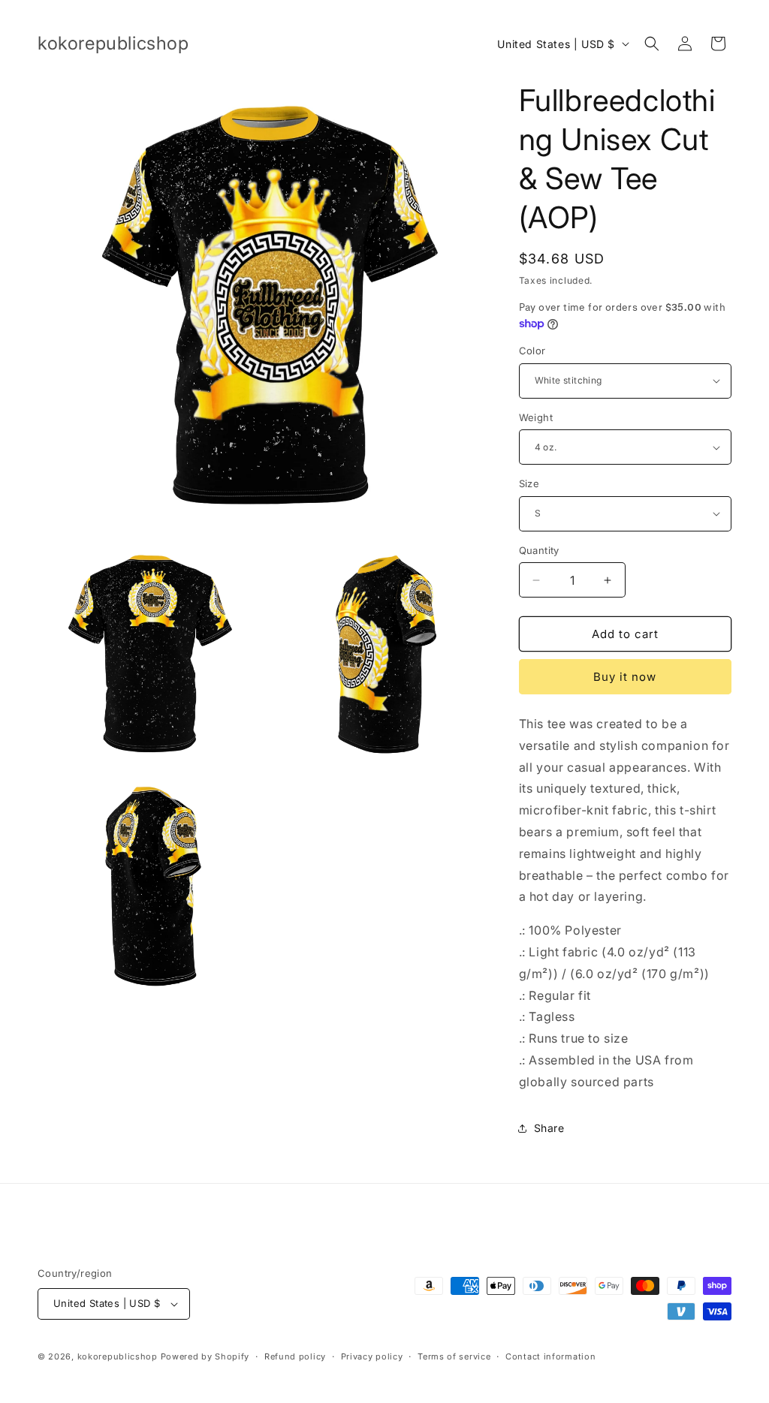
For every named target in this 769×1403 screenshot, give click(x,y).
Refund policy (295, 1356)
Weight (536, 417)
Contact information (550, 1356)
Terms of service (454, 1356)
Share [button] (549, 1127)
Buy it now (624, 677)
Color (532, 351)
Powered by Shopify (205, 1356)
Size (529, 483)
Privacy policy (372, 1356)
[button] (651, 43)
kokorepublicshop (117, 1356)
